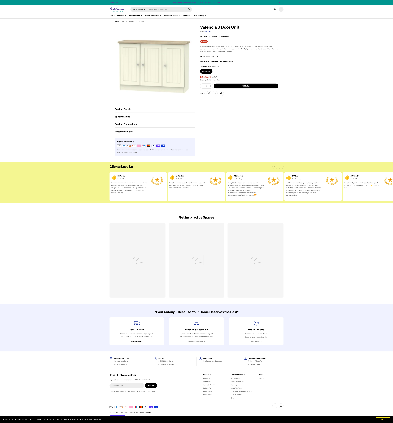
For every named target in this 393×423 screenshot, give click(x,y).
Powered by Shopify (143, 413)
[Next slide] (281, 166)
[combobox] (161, 9)
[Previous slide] (274, 166)
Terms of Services (136, 391)
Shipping (203, 80)
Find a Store (114, 2)
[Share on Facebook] (209, 93)
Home (117, 21)
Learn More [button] (97, 419)
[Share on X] (215, 93)
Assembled (206, 71)
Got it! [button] (383, 419)
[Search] (189, 9)
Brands (124, 21)
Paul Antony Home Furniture (125, 413)
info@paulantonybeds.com (212, 361)
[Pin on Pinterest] (221, 93)
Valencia (207, 32)
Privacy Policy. (150, 391)
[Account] (275, 9)
